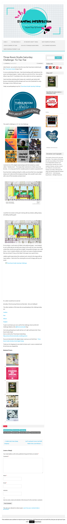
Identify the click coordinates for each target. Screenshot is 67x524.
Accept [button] (32, 521)
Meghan (5, 321)
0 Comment (40, 63)
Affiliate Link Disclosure (51, 147)
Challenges (22, 430)
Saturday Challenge (24, 432)
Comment (6, 456)
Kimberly (7, 63)
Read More (38, 521)
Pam (4, 315)
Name (5, 475)
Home (5, 41)
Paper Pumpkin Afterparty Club (12, 49)
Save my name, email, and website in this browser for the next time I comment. (22, 500)
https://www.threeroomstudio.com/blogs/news (15, 336)
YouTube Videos (15, 41)
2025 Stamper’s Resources (49, 45)
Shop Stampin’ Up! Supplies (48, 41)
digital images (15, 432)
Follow (47, 112)
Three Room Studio (10, 69)
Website (5, 490)
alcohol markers (7, 430)
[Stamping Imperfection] (33, 37)
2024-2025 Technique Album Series (29, 45)
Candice (5, 312)
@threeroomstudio (20, 327)
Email (5, 483)
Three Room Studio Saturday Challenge (31, 86)
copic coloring (7, 432)
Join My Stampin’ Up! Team (10, 45)
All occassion (16, 430)
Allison (5, 318)
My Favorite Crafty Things (31, 41)
